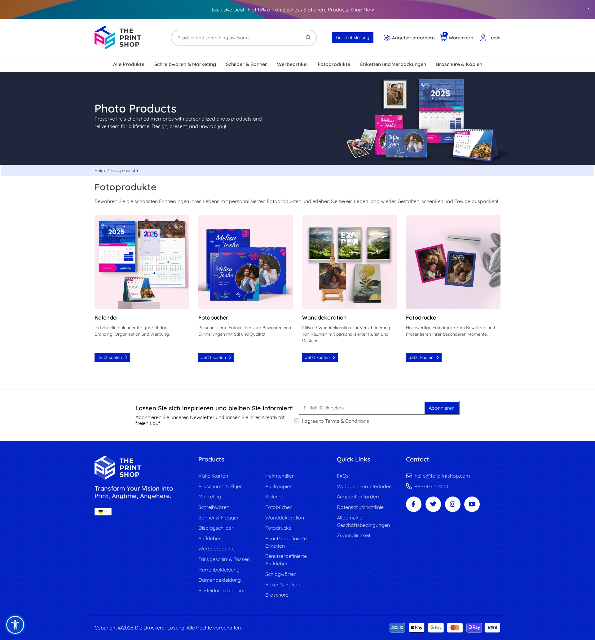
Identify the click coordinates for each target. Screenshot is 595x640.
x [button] (588, 7)
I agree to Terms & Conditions (335, 421)
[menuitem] (128, 64)
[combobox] (103, 511)
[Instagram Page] (453, 504)
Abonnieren (442, 408)
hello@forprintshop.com (442, 476)
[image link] (142, 467)
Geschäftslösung (352, 37)
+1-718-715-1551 (431, 486)
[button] (15, 625)
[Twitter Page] (433, 504)
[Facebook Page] (413, 504)
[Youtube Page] (472, 504)
